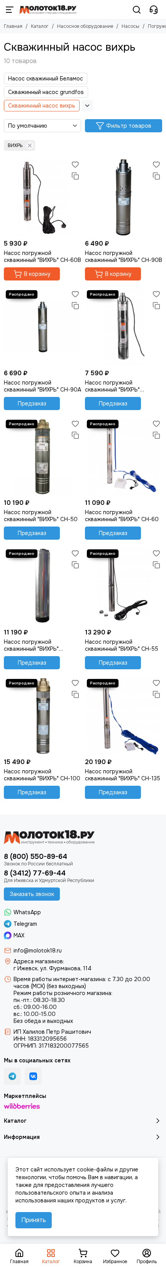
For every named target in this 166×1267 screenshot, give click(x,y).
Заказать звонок (32, 894)
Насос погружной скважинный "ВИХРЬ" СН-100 (42, 775)
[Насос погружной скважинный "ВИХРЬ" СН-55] (123, 586)
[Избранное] (75, 164)
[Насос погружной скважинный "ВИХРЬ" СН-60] (123, 456)
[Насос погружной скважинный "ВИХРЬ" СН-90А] (42, 327)
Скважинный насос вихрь (41, 105)
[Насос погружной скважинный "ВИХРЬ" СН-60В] (42, 197)
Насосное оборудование (85, 26)
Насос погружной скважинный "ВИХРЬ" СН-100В (112, 386)
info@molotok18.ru (38, 950)
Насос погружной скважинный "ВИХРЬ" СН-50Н (31, 645)
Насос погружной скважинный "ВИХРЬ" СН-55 (121, 645)
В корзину (37, 273)
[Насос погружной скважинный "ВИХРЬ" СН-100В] (123, 327)
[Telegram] (12, 1076)
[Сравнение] (75, 176)
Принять (33, 1220)
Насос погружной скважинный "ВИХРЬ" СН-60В (42, 256)
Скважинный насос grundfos (46, 92)
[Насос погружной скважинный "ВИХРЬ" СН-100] (42, 715)
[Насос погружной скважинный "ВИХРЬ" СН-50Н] (42, 586)
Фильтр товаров (128, 125)
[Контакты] (153, 9)
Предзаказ (32, 403)
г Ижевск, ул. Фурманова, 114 (52, 968)
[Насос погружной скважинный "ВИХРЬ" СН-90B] (123, 197)
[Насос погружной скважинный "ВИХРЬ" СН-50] (42, 456)
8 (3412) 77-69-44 (35, 873)
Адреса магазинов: (39, 961)
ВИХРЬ (15, 145)
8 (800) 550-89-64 (35, 856)
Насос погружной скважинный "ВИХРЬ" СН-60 (122, 516)
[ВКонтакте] (33, 1076)
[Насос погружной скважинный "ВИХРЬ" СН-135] (123, 715)
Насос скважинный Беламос (45, 78)
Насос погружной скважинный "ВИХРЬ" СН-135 (122, 775)
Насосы (130, 26)
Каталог (40, 26)
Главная (13, 26)
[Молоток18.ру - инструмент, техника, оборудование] (47, 9)
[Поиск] (136, 9)
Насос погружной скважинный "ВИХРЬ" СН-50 (41, 516)
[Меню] (9, 9)
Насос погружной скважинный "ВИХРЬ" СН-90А (42, 386)
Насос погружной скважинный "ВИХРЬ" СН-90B (123, 256)
